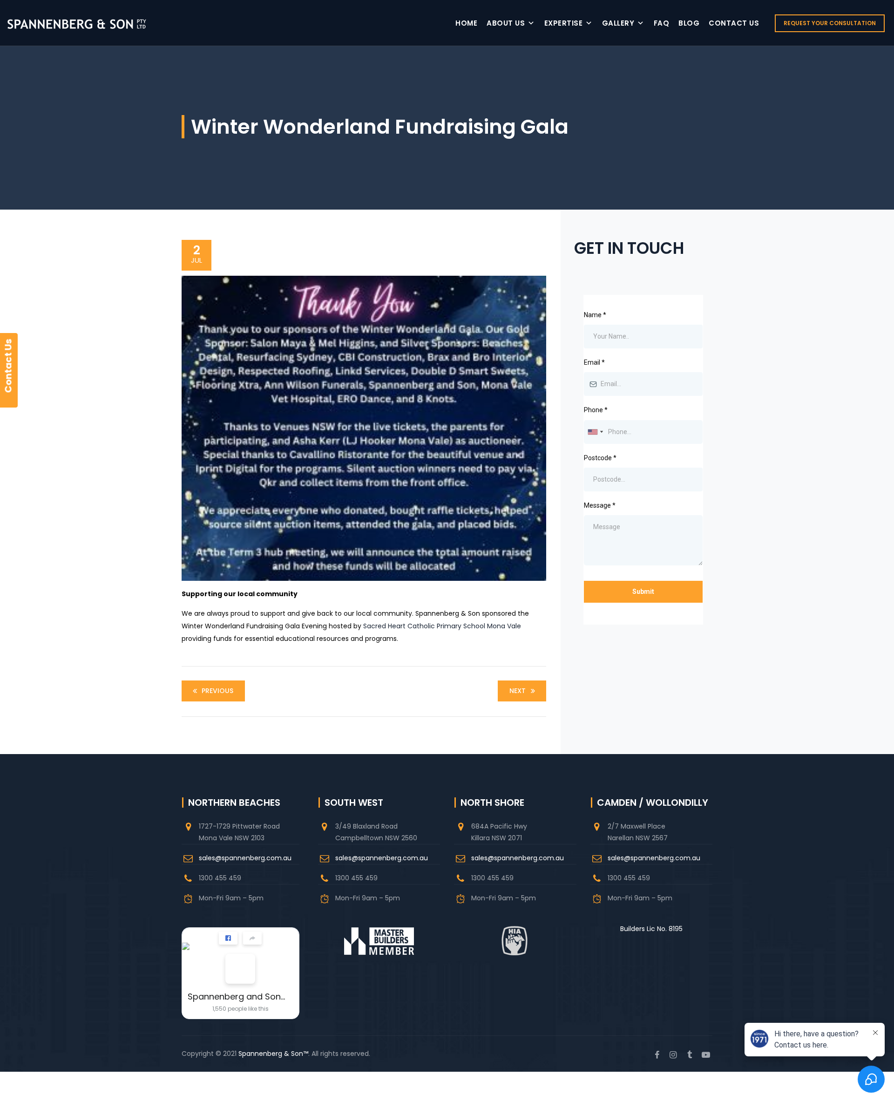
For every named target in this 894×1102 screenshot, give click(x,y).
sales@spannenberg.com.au (245, 858)
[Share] (252, 938)
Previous (217, 690)
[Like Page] (228, 938)
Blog (688, 23)
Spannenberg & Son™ (273, 1053)
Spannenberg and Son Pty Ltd (237, 996)
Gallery (618, 23)
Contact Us (734, 23)
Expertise (563, 23)
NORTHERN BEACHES (234, 802)
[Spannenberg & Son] (77, 23)
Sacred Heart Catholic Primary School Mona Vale (442, 626)
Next (517, 690)
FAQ (662, 23)
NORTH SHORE (492, 802)
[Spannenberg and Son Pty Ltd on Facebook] (240, 969)
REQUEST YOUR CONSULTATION (830, 23)
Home (466, 23)
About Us (506, 23)
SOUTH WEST (354, 802)
